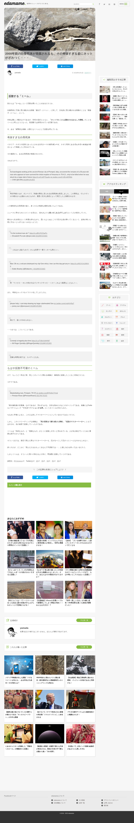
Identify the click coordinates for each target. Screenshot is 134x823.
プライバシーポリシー (111, 800)
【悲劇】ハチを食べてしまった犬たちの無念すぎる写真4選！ (119, 144)
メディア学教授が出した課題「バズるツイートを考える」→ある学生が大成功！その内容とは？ (18, 680)
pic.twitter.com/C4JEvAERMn (61, 177)
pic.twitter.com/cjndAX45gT (64, 303)
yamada (17, 73)
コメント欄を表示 (15, 485)
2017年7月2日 (42, 396)
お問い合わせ (108, 803)
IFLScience (18, 461)
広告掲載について (60, 803)
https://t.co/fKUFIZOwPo (38, 233)
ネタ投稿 (82, 800)
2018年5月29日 (29, 180)
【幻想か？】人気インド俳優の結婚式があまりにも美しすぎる (80, 747)
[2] (37, 461)
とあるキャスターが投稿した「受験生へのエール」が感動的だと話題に (18, 747)
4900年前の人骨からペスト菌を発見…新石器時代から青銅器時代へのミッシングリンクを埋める (49, 680)
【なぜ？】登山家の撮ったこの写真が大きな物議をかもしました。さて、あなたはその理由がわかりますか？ (119, 287)
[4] (47, 461)
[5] (53, 461)
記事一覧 (85, 647)
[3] (42, 461)
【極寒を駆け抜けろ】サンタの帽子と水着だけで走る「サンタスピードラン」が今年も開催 (18, 714)
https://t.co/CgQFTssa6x (41, 177)
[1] (32, 461)
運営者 (106, 805)
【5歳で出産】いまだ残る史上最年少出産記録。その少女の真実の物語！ (119, 256)
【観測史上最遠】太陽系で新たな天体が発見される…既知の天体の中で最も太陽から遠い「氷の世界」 (49, 748)
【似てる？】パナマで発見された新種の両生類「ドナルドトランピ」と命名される (49, 714)
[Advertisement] (50, 84)
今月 (107, 191)
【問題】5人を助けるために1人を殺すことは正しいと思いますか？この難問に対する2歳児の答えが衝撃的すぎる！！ (119, 230)
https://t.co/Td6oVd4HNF (41, 341)
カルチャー (88, 73)
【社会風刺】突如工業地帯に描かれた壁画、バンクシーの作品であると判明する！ (80, 680)
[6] (58, 461)
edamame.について (60, 800)
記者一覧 (85, 620)
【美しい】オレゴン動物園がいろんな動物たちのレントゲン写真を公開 (119, 153)
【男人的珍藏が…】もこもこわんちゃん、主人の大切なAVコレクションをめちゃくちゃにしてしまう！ (119, 91)
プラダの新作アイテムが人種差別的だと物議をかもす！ (80, 713)
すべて (121, 191)
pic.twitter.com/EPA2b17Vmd (47, 393)
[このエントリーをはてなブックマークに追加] (65, 67)
